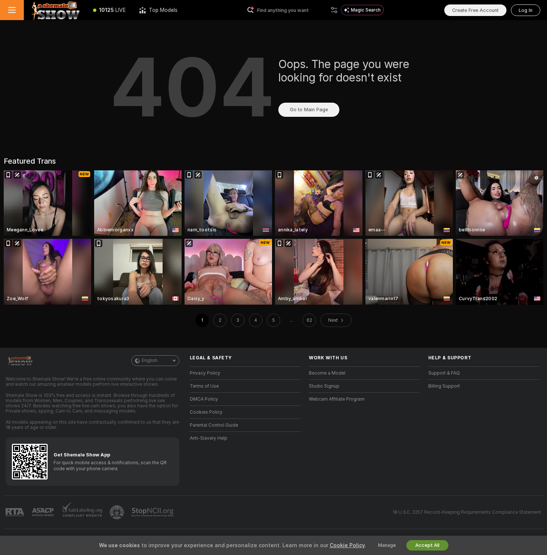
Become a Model (327, 373)
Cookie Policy (347, 545)
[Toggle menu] (12, 10)
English (149, 360)
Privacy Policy (205, 373)
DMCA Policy (204, 399)
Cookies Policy (206, 412)
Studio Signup (324, 386)
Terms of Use (204, 386)
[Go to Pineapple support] (117, 512)
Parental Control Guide (214, 425)
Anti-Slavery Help (208, 438)
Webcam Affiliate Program (337, 399)
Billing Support (444, 386)
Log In (525, 10)
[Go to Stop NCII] (153, 512)
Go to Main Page (309, 109)
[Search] (334, 10)
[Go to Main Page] (55, 10)
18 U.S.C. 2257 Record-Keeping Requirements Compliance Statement (467, 512)
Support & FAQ (444, 373)
